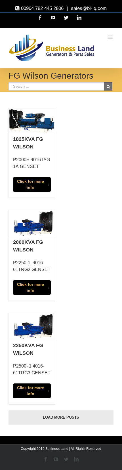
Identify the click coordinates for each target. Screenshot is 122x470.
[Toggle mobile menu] (110, 37)
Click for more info (30, 184)
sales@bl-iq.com (88, 8)
